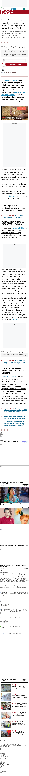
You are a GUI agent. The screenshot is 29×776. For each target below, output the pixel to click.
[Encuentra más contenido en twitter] (8, 42)
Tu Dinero (2, 753)
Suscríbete (22, 12)
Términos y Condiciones (5, 757)
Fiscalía (2, 434)
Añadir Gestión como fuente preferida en (12, 19)
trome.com (2, 768)
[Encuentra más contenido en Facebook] (5, 42)
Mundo (1, 751)
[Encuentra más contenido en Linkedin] (11, 42)
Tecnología (2, 754)
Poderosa (2, 436)
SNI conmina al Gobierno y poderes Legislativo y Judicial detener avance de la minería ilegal (15, 410)
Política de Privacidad (5, 758)
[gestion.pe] (8, 12)
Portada (1, 748)
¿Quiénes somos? (4, 756)
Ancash (2, 439)
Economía (2, 749)
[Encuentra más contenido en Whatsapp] (14, 42)
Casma (1, 440)
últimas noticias (3, 589)
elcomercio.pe (3, 765)
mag (1, 772)
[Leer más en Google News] (2, 42)
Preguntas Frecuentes (5, 761)
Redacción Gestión (11, 72)
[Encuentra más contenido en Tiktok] (17, 42)
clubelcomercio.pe (4, 766)
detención (2, 435)
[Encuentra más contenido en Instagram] (20, 42)
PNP (1, 433)
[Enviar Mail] (3, 72)
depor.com (2, 767)
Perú (1, 752)
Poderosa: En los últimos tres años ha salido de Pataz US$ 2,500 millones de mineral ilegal (15, 362)
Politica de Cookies (4, 760)
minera (2, 438)
